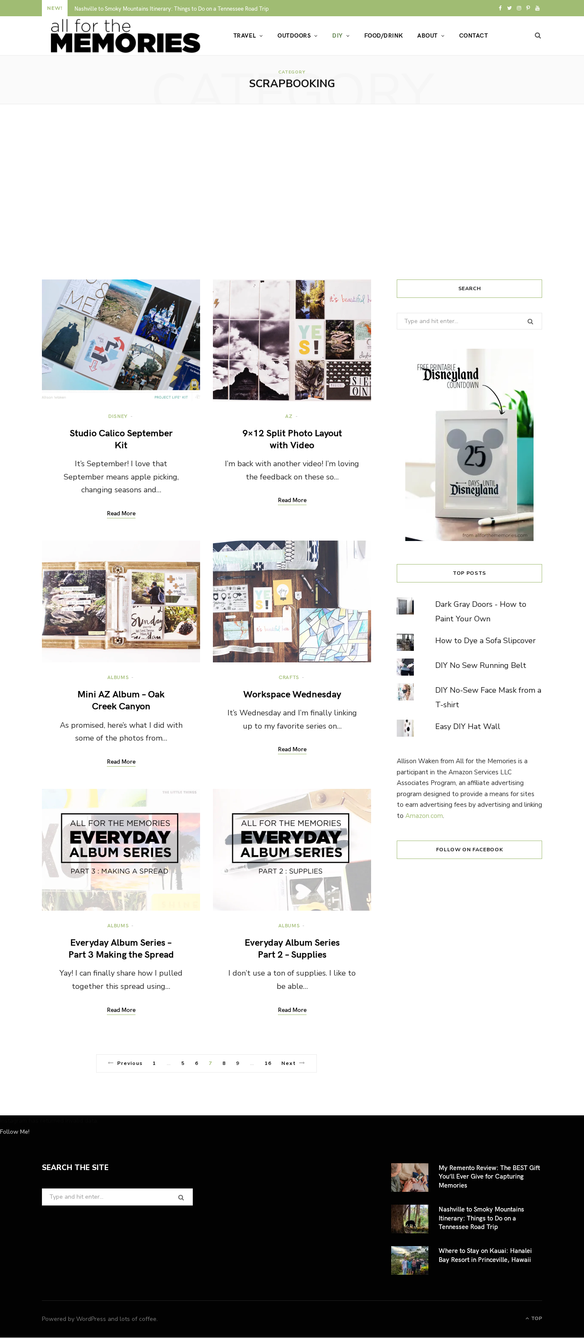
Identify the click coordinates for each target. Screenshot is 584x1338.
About (427, 35)
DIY (337, 35)
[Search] (538, 35)
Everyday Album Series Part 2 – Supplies (292, 947)
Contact (473, 35)
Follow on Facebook (469, 849)
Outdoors (294, 35)
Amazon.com (424, 816)
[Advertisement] (292, 192)
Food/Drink (383, 35)
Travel (244, 35)
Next (288, 1063)
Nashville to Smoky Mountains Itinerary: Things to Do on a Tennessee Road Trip (171, 8)
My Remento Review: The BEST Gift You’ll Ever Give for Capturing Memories (489, 1176)
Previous (130, 1063)
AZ (288, 415)
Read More (121, 513)
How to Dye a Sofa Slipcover (485, 640)
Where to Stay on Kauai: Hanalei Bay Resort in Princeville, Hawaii (485, 1254)
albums (118, 676)
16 (268, 1063)
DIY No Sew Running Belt (480, 665)
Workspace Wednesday (292, 693)
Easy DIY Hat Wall (467, 726)
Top (536, 1318)
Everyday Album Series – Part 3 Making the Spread (121, 947)
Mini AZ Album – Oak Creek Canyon (121, 699)
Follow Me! (14, 1132)
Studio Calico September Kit (121, 438)
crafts (289, 676)
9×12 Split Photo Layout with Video (292, 438)
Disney (118, 415)
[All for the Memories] (124, 36)
